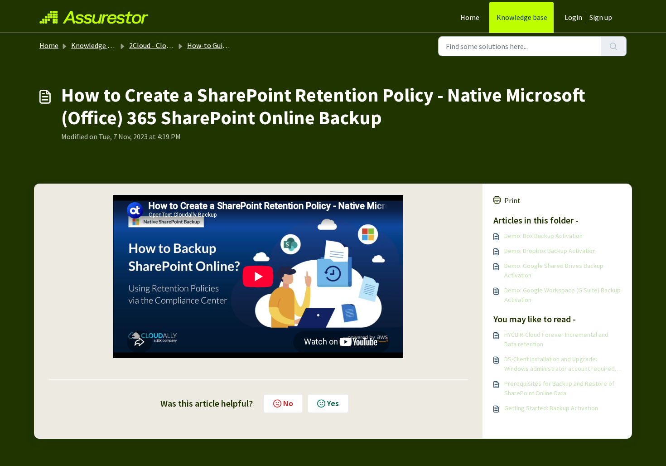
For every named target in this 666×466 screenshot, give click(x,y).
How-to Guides (210, 45)
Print (512, 200)
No (288, 403)
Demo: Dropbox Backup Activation (550, 251)
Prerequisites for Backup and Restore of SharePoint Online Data (559, 388)
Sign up (600, 17)
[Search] (614, 46)
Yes (333, 403)
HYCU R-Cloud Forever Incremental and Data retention (556, 339)
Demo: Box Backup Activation (543, 236)
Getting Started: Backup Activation (551, 408)
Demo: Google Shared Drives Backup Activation (553, 270)
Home (469, 17)
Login (573, 17)
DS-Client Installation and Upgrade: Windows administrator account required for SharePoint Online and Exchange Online (561, 364)
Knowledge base (522, 17)
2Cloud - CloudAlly (157, 45)
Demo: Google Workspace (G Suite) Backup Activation (562, 295)
